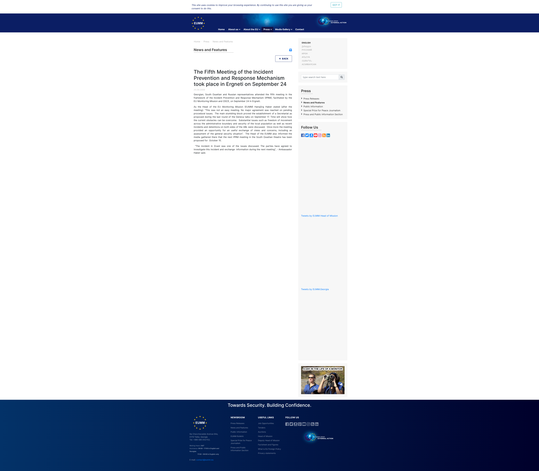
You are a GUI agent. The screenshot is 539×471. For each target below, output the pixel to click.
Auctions (262, 432)
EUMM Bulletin (237, 436)
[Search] (342, 77)
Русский (307, 50)
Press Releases (311, 98)
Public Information (313, 106)
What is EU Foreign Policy (269, 449)
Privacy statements (267, 453)
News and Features (223, 41)
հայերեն (307, 60)
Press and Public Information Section (323, 114)
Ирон (305, 53)
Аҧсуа (306, 57)
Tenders (261, 428)
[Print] (290, 50)
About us (233, 29)
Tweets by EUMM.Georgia (315, 289)
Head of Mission (265, 436)
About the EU (251, 29)
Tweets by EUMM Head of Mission (319, 215)
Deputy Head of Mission (269, 440)
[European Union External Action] (317, 436)
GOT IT (336, 5)
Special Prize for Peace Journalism (321, 110)
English (306, 43)
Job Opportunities (266, 423)
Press (266, 29)
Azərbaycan (309, 64)
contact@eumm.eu (204, 460)
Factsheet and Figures (268, 445)
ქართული (306, 46)
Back (284, 58)
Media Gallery (282, 29)
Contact (299, 29)
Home (221, 29)
